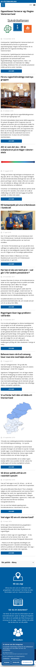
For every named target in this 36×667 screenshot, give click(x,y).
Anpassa (6, 662)
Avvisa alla (16, 662)
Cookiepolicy (6, 658)
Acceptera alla (27, 662)
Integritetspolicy (15, 658)
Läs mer (11, 71)
